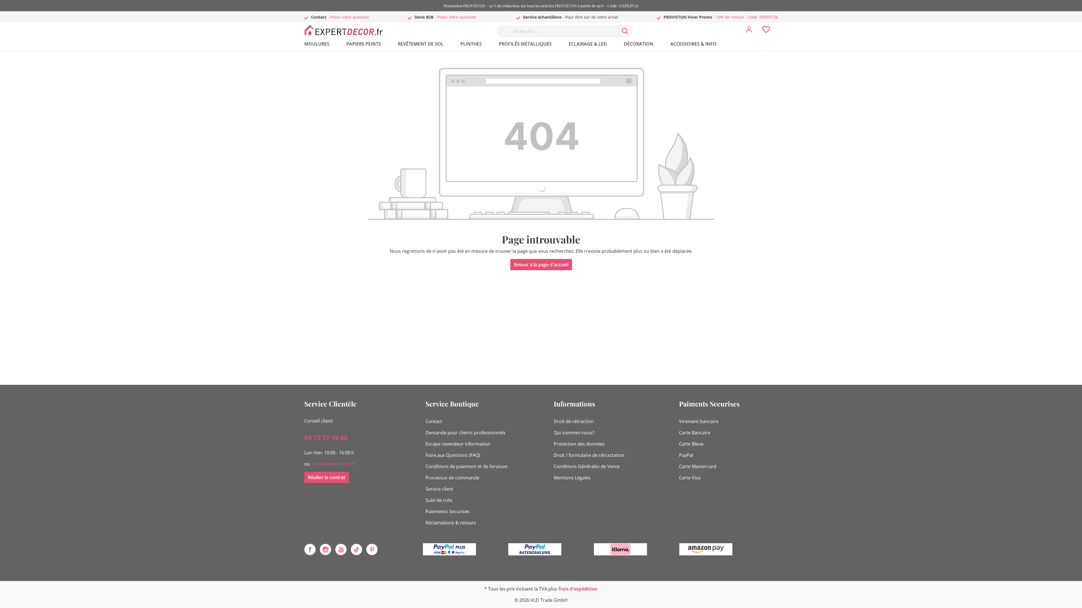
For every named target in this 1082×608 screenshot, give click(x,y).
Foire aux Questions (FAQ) (452, 455)
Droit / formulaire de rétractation (589, 455)
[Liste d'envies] (766, 31)
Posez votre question (349, 17)
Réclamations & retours (450, 523)
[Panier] (780, 25)
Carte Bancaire (694, 433)
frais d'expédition (578, 589)
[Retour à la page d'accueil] (346, 30)
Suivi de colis (439, 500)
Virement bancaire (699, 421)
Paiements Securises (447, 511)
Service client (439, 489)
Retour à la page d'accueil (541, 264)
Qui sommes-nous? (574, 433)
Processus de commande (452, 478)
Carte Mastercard (697, 466)
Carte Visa (689, 478)
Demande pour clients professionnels (465, 433)
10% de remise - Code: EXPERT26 (747, 17)
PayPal (686, 455)
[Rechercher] (625, 31)
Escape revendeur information (457, 444)
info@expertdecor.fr (333, 464)
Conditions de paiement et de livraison (466, 466)
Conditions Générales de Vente (587, 466)
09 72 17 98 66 (326, 437)
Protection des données (579, 444)
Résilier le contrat (326, 477)
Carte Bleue (691, 444)
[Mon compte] (749, 31)
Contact (433, 421)
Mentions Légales (572, 478)
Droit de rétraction (574, 421)
